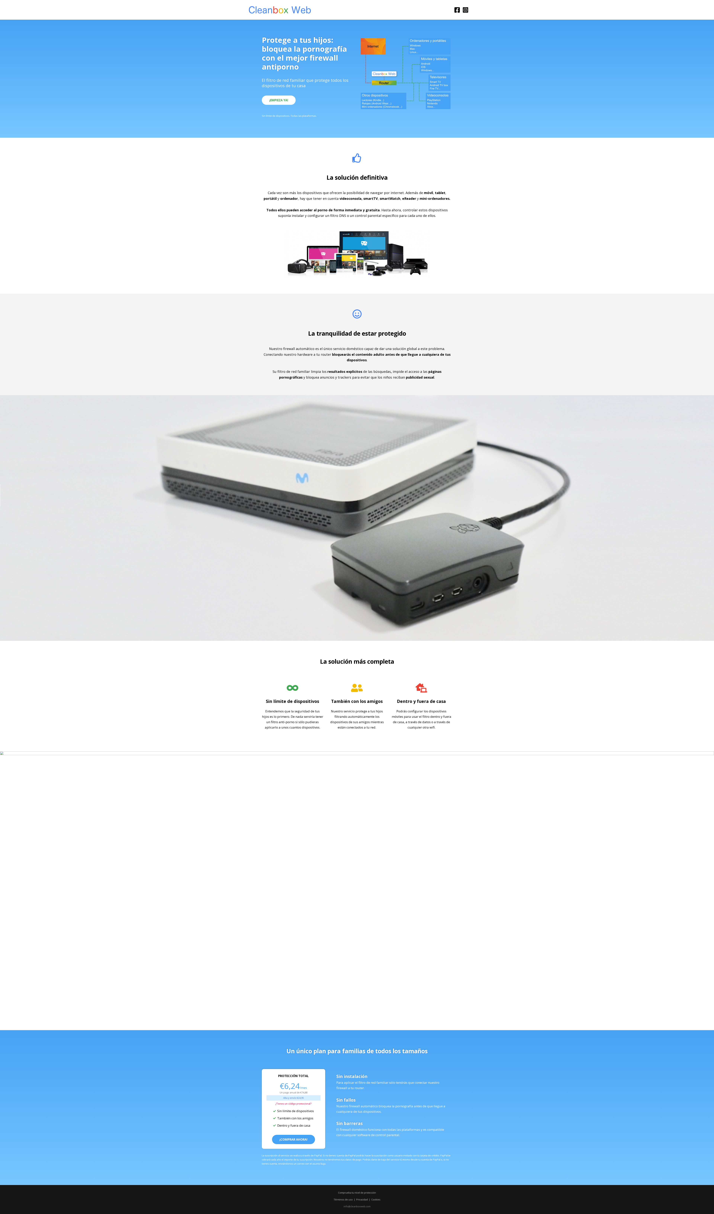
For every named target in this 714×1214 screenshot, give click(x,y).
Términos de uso (343, 1199)
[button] (279, 100)
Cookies (375, 1199)
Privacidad (362, 1199)
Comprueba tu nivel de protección (357, 1192)
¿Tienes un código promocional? (293, 1103)
